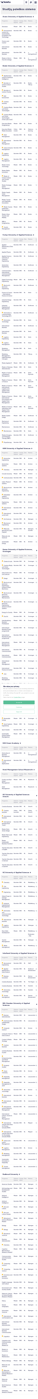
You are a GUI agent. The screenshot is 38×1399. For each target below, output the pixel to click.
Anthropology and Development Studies (7, 1189)
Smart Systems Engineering (7, 724)
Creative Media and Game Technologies (7, 109)
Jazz (4, 674)
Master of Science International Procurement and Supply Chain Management (7, 399)
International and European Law (7, 1317)
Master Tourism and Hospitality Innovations (6, 201)
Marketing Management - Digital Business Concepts (6, 356)
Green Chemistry (5, 1071)
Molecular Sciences (5, 1380)
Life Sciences (7, 519)
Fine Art (5, 616)
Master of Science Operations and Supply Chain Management (7, 409)
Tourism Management (6, 228)
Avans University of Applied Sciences (17, 17)
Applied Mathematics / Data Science (6, 970)
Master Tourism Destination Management (7, 208)
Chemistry (6, 469)
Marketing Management (6, 349)
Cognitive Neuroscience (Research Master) (7, 1250)
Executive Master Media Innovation (7, 130)
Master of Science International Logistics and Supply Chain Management (7, 389)
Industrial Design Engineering (6, 300)
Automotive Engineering (5, 265)
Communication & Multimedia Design (7, 1022)
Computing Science (6, 1264)
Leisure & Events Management (7, 148)
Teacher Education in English (7, 848)
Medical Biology (6, 1360)
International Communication (6, 650)
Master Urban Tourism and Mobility (6, 215)
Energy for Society (7, 612)
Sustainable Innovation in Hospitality (5, 1160)
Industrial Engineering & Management (6, 307)
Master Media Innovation (6, 171)
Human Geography (5, 1305)
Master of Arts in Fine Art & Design (7, 59)
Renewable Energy (6, 719)
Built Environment (5, 96)
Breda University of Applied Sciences (17, 66)
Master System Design (6, 416)
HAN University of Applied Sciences (16, 448)
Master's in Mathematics (5, 1355)
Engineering (6, 892)
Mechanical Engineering (5, 422)
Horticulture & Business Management (6, 754)
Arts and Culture (5, 1207)
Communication (8, 478)
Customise (19, 707)
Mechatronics (6, 427)
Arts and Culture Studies (6, 1213)
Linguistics (6, 1336)
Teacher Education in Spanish (7, 865)
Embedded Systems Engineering (6, 496)
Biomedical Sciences (6, 1234)
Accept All (19, 702)
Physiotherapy (7, 442)
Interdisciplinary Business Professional (6, 622)
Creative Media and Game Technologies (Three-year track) (7, 117)
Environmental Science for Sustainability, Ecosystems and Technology (7, 34)
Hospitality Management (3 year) (6, 1084)
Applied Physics (6, 252)
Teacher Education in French (7, 854)
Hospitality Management (6, 1077)
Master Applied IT (7, 363)
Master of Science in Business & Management (7, 374)
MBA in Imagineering (5, 222)
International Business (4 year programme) (6, 636)
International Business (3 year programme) (6, 629)
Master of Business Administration (7, 367)
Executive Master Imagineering (7, 124)
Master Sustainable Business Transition (7, 842)
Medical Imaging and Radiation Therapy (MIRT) (6, 436)
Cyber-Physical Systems (6, 482)
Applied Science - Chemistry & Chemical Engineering (7, 258)
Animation (5, 26)
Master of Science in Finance (7, 380)
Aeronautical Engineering (6, 964)
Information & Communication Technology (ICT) (6, 314)
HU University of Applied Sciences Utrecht (16, 796)
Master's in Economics (5, 1350)
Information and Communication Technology (6, 913)
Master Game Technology (6, 165)
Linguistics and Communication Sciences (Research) (6, 1343)
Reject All (19, 712)
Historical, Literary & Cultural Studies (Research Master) (7, 1295)
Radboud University (10, 1174)
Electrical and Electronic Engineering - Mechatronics (7, 595)
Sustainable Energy (5, 542)
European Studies (5, 1066)
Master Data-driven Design (6, 830)
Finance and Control (5, 42)
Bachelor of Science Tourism (6, 91)
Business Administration (6, 1016)
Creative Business (5, 102)
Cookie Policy (17, 697)
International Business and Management (6, 643)
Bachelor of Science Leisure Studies (6, 84)
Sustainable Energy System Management (6, 735)
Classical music (7, 561)
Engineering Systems (5, 502)
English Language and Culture (7, 1283)
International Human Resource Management (7, 1108)
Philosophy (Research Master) (7, 1391)
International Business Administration (6, 1323)
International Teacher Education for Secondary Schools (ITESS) (7, 1134)
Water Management (6, 946)
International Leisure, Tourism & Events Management (7, 1116)
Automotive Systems (5, 464)
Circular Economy (7, 474)
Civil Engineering (5, 887)
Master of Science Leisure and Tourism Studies (6, 178)
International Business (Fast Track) (6, 823)
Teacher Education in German (7, 860)
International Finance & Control (7, 669)
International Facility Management (6, 662)
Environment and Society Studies (7, 1288)
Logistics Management (6, 160)
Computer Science (5, 1029)
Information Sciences (5, 1311)
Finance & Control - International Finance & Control (7, 294)
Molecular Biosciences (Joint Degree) (7, 530)
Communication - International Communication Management (7, 273)
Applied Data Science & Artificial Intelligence (7, 77)
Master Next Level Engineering (7, 835)
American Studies (7, 1184)
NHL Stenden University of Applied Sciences (16, 1004)
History (4, 1301)
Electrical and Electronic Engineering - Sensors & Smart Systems (7, 605)
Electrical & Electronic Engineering (6, 286)
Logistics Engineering (5, 154)
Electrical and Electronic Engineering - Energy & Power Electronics (7, 586)
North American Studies (6, 1385)
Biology (4, 1225)
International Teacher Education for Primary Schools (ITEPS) (7, 1125)
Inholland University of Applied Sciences (18, 953)
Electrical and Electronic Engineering (7, 489)
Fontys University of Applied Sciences (17, 235)
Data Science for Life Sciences (7, 573)
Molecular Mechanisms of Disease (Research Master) (7, 1373)
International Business (5, 47)
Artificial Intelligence (5, 1196)
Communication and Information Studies (6, 1257)
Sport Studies (6, 730)
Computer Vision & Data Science (7, 1034)
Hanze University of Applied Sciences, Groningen (18, 550)
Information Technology (6, 320)
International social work (6, 514)
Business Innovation (5, 977)
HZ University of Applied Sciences (16, 872)
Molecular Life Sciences (6, 536)
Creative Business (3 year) (7, 1051)
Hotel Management (6, 135)
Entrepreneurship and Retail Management (7, 1059)
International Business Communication (6, 1330)
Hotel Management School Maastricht (18, 770)
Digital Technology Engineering (7, 280)
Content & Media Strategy (7, 1040)
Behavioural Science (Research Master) (7, 1219)
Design (5, 578)
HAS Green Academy (11, 743)
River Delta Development (6, 931)
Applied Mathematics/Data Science (7, 246)
